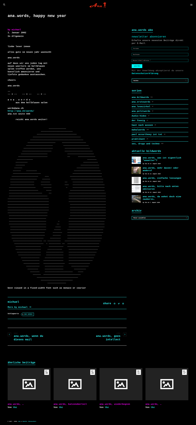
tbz (15, 407)
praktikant (140, 139)
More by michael (18, 307)
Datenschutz (32, 421)
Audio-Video (140, 116)
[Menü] (191, 5)
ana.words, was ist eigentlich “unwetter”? (162, 159)
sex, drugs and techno (147, 143)
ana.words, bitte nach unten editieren (161, 187)
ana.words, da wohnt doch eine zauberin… (162, 197)
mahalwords (140, 130)
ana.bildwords (142, 97)
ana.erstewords (142, 102)
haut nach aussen (144, 125)
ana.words (28, 314)
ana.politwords (142, 111)
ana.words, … (16, 404)
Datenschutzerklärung (145, 73)
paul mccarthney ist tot (148, 134)
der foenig (140, 120)
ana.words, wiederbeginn (115, 404)
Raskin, (25, 421)
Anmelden (137, 66)
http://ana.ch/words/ (21, 111)
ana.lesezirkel (142, 106)
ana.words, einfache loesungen (162, 178)
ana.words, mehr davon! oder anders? (161, 169)
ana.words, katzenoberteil (70, 404)
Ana (19, 421)
